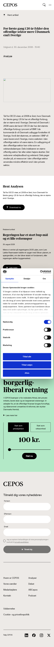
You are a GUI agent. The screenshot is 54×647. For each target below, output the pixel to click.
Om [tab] (44, 279)
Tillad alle (27, 357)
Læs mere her (11, 415)
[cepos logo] (13, 484)
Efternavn (7, 514)
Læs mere (13, 267)
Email (6, 526)
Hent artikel (12, 15)
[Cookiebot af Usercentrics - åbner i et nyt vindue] (40, 271)
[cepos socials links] (26, 635)
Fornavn (7, 501)
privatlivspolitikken (22, 542)
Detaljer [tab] (27, 279)
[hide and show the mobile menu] (50, 5)
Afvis (27, 373)
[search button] (44, 5)
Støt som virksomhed (41, 427)
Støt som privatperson (18, 427)
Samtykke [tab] (9, 279)
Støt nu (29, 456)
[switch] (47, 330)
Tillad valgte (27, 365)
